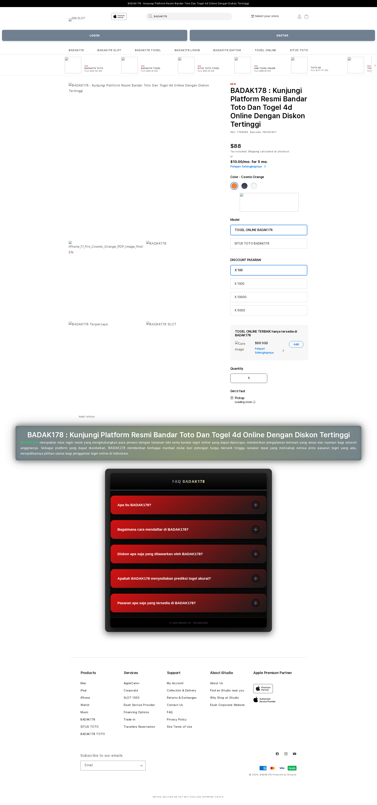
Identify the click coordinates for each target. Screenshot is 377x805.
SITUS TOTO (299, 50)
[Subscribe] (141, 765)
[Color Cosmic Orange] (234, 186)
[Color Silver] (254, 186)
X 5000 (239, 310)
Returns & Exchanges (182, 697)
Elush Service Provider (139, 705)
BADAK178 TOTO (93, 734)
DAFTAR (282, 35)
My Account (175, 683)
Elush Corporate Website (227, 705)
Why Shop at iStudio (224, 697)
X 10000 (240, 297)
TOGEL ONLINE (265, 50)
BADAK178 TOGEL (148, 50)
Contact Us (175, 705)
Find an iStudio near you (227, 690)
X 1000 (239, 284)
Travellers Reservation (139, 726)
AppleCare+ (132, 683)
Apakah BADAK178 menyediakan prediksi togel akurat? (164, 578)
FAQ (170, 712)
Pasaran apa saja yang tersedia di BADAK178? (156, 603)
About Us (216, 683)
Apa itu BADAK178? (134, 505)
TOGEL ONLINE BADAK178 (254, 230)
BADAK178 (76, 50)
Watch (85, 705)
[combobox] (189, 16)
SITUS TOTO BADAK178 (251, 243)
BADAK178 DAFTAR (227, 50)
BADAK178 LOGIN (187, 50)
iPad (83, 690)
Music (85, 712)
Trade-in (129, 719)
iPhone (85, 697)
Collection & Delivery (182, 690)
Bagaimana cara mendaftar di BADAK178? (152, 529)
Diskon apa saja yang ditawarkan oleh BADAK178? (160, 554)
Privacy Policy (177, 719)
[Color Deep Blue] (244, 186)
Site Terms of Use (179, 726)
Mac (83, 683)
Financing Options (136, 712)
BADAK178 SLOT (109, 50)
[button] (76, 50)
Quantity (236, 368)
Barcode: (255, 132)
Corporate (131, 690)
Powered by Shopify (284, 774)
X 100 (239, 270)
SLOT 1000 (131, 697)
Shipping (254, 151)
